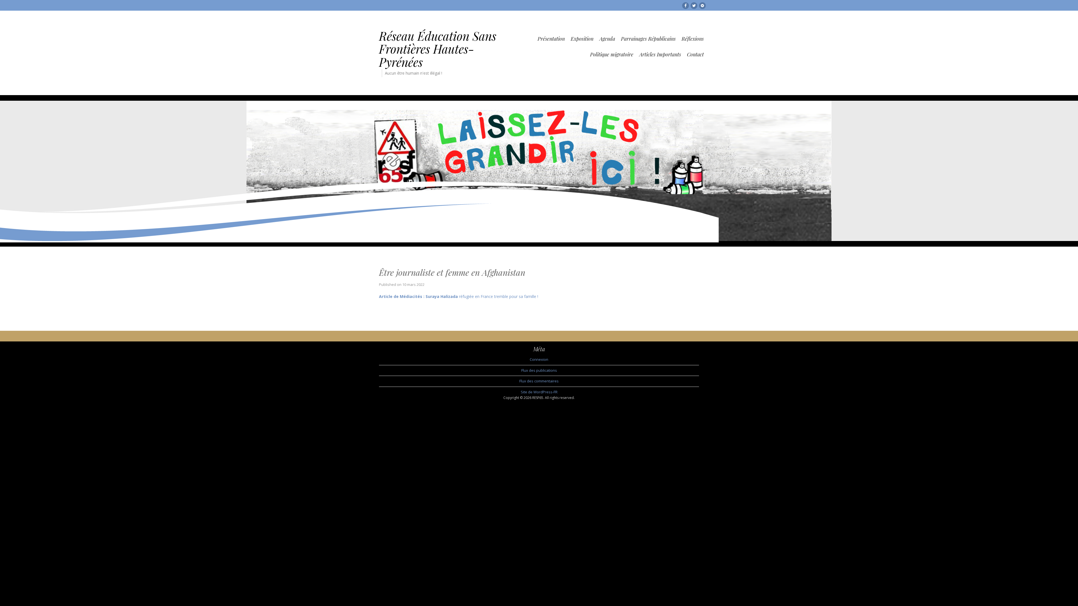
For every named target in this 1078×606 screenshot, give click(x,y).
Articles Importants (660, 54)
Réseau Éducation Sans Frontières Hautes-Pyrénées (437, 49)
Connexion (539, 359)
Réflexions (693, 38)
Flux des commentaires (539, 381)
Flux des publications (539, 370)
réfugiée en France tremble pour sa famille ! (458, 296)
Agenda (607, 38)
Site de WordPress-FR (539, 391)
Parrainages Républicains (648, 38)
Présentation (551, 38)
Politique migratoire (611, 54)
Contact (695, 54)
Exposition (582, 38)
